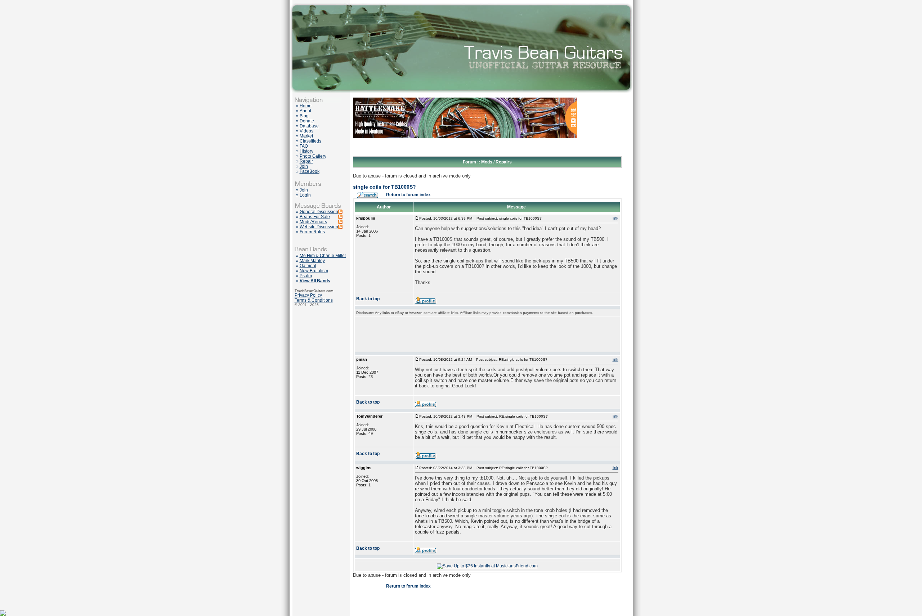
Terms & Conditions (314, 300)
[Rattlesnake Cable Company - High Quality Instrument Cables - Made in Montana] (465, 154)
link (615, 218)
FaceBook (309, 171)
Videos (306, 131)
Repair (306, 161)
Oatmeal (308, 265)
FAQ (304, 146)
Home (306, 105)
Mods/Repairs (313, 221)
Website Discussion (319, 226)
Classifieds (310, 141)
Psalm (306, 275)
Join (304, 166)
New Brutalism (314, 270)
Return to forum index (408, 194)
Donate (307, 120)
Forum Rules (312, 231)
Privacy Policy (308, 295)
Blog (304, 115)
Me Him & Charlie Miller (323, 255)
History (306, 151)
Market (306, 136)
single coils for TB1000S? (384, 187)
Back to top (368, 298)
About (305, 110)
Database (309, 126)
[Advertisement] (487, 334)
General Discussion (319, 211)
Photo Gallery (313, 156)
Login (305, 195)
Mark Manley (312, 260)
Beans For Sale (315, 216)
